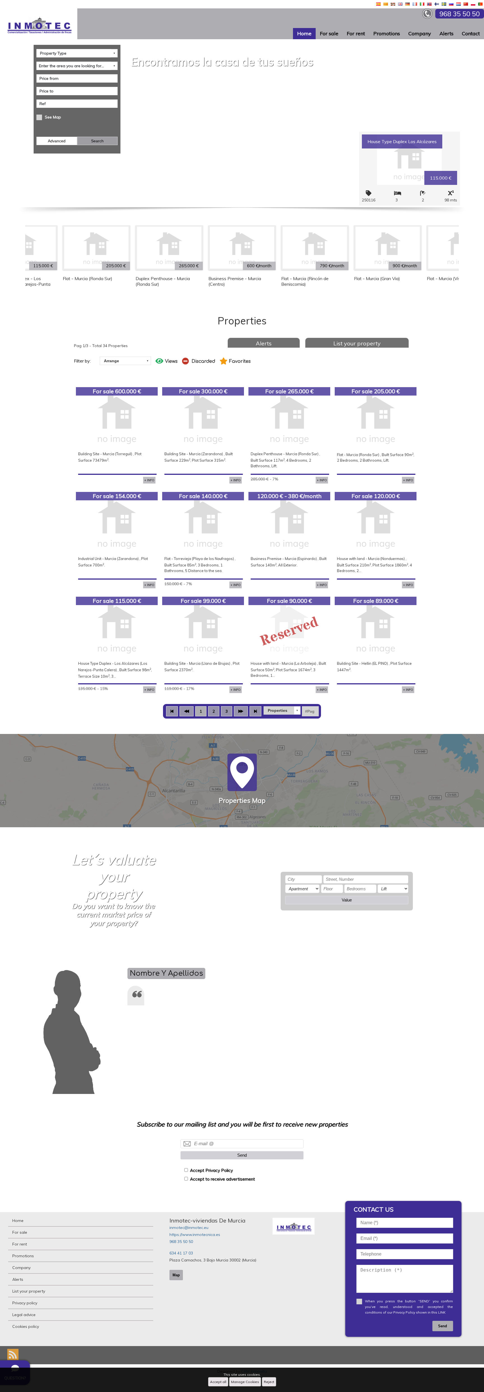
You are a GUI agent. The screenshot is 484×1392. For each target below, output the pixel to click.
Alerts (446, 33)
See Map (53, 117)
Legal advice (24, 1314)
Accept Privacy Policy (211, 1170)
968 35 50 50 (181, 1241)
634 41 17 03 (181, 1253)
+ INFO (149, 480)
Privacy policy (24, 1302)
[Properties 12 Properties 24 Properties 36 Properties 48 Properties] (282, 710)
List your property (357, 343)
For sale (329, 33)
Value (347, 900)
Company (419, 33)
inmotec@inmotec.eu (188, 1227)
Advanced (57, 141)
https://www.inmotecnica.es (194, 1234)
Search (97, 141)
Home (304, 33)
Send (242, 1155)
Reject (269, 1382)
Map (176, 1275)
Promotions (386, 33)
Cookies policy (25, 1326)
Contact (471, 33)
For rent (356, 33)
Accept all (218, 1382)
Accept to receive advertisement (222, 1179)
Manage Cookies (245, 1382)
